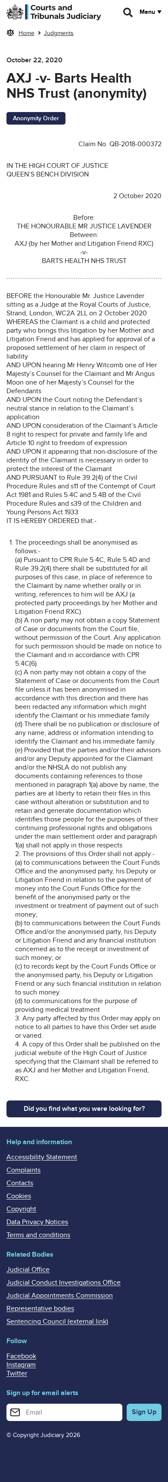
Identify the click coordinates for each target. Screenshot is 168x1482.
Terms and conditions (38, 1235)
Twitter (16, 1373)
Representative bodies (40, 1308)
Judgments (59, 33)
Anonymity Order (36, 118)
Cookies (18, 1196)
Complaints (23, 1170)
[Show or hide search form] (128, 12)
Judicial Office (28, 1269)
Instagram (21, 1364)
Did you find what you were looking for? (84, 1108)
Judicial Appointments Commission (59, 1295)
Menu (147, 12)
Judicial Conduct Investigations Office (63, 1282)
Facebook (21, 1356)
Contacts (19, 1183)
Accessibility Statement (41, 1157)
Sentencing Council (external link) (57, 1321)
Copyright (21, 1209)
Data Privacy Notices (37, 1222)
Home (26, 33)
